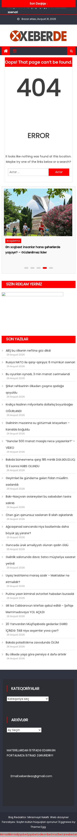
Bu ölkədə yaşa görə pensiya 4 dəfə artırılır (36, 654)
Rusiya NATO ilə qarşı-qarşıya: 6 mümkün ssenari (40, 362)
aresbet (68, 834)
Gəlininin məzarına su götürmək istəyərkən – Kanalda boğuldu (38, 426)
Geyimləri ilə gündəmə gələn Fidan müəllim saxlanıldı (37, 481)
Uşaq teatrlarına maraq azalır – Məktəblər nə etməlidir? (37, 578)
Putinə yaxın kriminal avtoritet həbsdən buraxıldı (40, 594)
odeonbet (45, 834)
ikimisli (4, 834)
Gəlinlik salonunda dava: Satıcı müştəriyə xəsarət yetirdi (41, 560)
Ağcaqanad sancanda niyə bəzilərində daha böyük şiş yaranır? (37, 530)
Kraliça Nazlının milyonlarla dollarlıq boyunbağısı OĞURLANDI (39, 407)
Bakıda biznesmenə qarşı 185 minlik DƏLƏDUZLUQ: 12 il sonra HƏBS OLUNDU (41, 463)
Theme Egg (38, 827)
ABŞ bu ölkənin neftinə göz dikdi (28, 350)
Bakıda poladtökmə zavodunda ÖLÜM (32, 642)
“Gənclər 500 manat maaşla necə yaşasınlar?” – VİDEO (40, 444)
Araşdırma (18, 241)
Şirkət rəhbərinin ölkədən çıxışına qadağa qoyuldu (35, 389)
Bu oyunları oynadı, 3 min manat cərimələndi (38, 374)
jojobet (23, 834)
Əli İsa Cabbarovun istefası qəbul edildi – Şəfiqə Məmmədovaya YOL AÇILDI (39, 609)
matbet (57, 834)
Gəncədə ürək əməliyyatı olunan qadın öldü (37, 545)
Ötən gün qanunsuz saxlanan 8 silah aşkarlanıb (39, 515)
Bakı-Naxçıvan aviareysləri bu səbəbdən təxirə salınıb (38, 499)
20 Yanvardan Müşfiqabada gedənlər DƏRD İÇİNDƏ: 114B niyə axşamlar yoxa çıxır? (37, 627)
